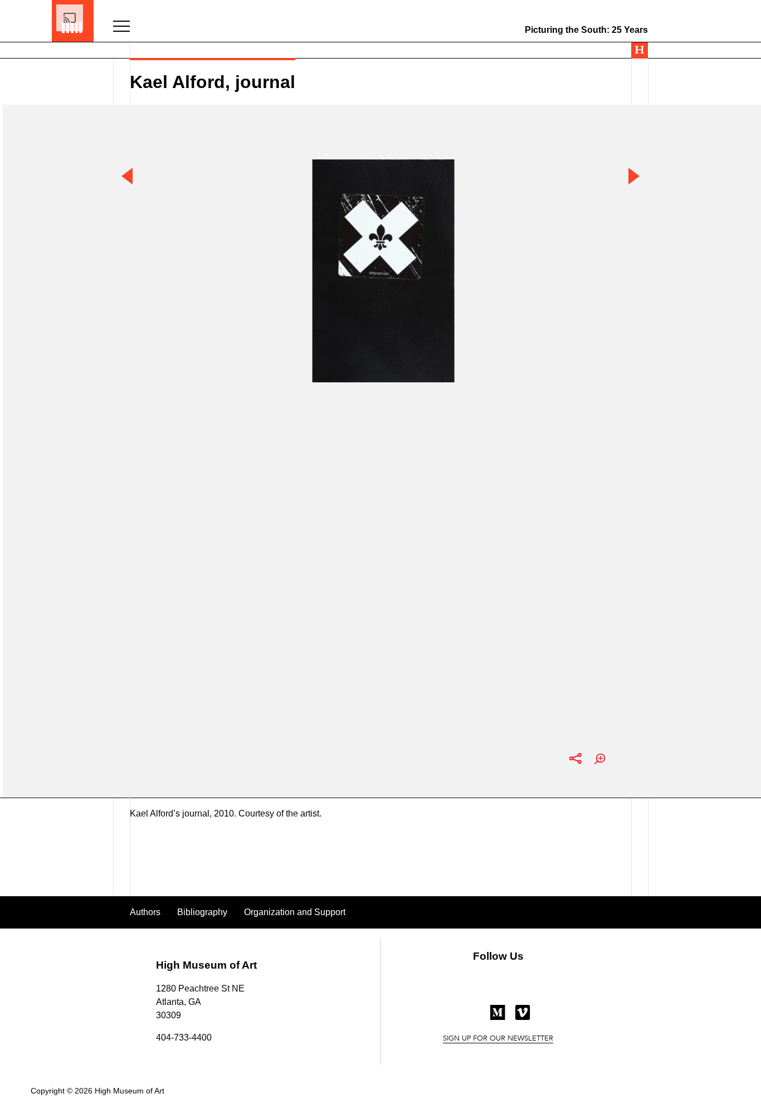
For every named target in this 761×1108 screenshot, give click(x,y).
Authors (145, 912)
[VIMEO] (523, 1017)
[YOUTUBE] (473, 1016)
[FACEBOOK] (473, 987)
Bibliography (202, 912)
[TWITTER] (498, 987)
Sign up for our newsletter (498, 1039)
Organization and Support (294, 912)
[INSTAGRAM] (523, 987)
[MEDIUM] (498, 1017)
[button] (121, 27)
